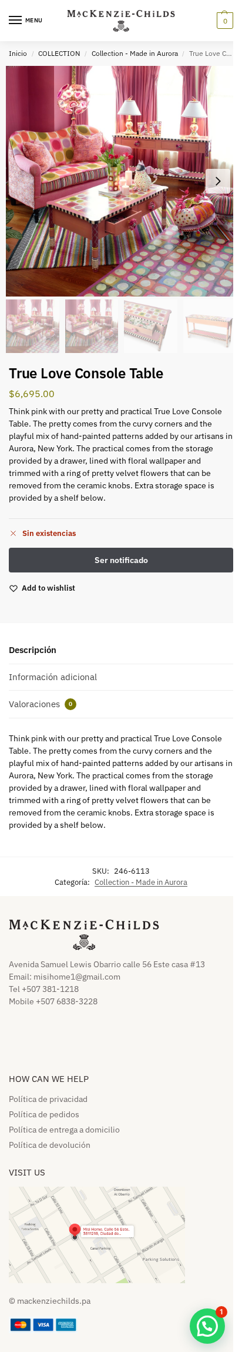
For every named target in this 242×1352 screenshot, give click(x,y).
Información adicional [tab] (53, 676)
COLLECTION (59, 53)
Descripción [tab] (32, 649)
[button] (223, 20)
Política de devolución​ (49, 1145)
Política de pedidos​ (44, 1114)
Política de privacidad (48, 1099)
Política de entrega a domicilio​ (64, 1129)
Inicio (18, 53)
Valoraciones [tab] (40, 704)
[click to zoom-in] (121, 181)
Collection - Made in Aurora (135, 53)
